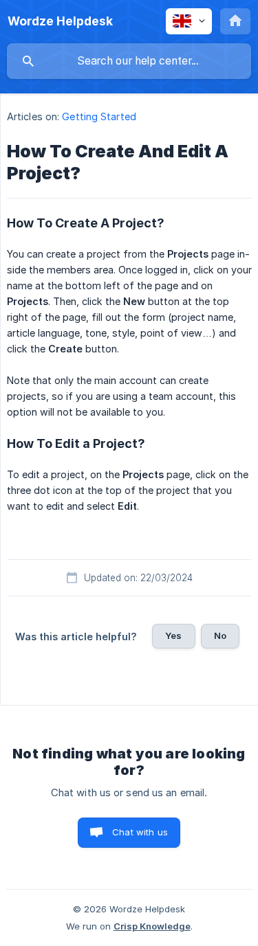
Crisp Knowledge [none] (152, 926)
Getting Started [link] (99, 116)
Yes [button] (173, 635)
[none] (60, 21)
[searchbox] (129, 61)
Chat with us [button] (140, 831)
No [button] (220, 635)
